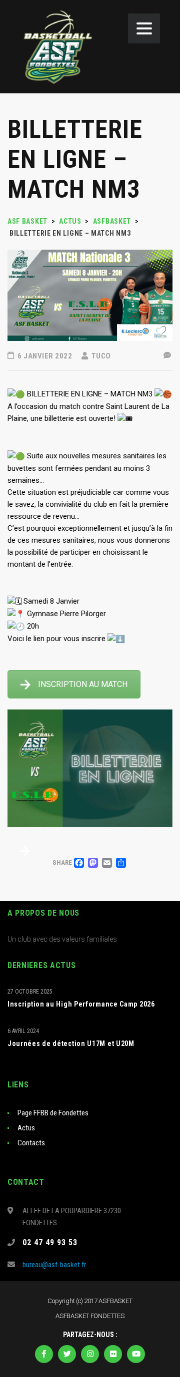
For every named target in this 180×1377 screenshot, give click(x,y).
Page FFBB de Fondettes (53, 1112)
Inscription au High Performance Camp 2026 (81, 1004)
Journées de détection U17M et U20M (71, 1043)
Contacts (31, 1142)
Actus (26, 1127)
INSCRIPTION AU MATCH (83, 684)
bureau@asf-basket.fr (54, 1264)
